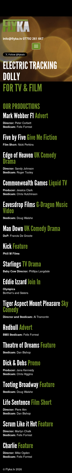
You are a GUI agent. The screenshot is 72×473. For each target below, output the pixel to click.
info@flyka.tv (12, 38)
